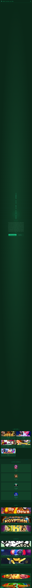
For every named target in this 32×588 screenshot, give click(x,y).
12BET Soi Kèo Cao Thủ (7, 1)
